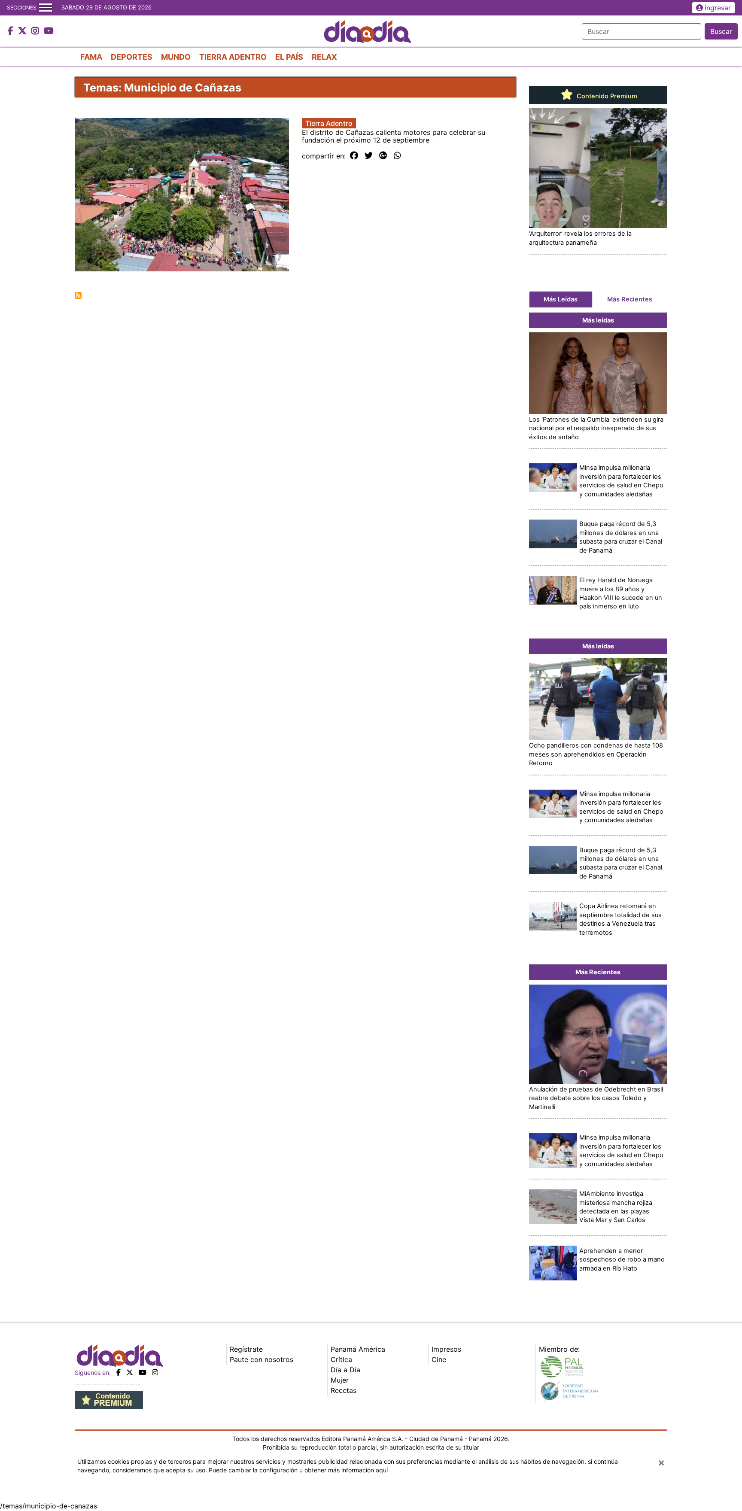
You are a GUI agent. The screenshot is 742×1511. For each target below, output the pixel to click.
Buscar (721, 31)
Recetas (343, 1390)
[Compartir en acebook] (354, 156)
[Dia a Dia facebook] (11, 31)
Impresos (446, 1349)
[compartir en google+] (383, 156)
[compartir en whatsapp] (397, 156)
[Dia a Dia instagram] (36, 31)
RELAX (324, 56)
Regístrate (246, 1349)
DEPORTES (131, 56)
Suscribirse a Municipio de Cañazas (78, 295)
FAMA (91, 56)
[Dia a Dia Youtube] (49, 31)
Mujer (340, 1380)
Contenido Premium (606, 96)
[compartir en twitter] (368, 156)
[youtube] (142, 1372)
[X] (129, 1372)
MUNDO (176, 56)
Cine (439, 1359)
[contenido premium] (109, 1399)
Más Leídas (561, 299)
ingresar (718, 7)
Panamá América (358, 1349)
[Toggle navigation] (45, 7)
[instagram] (155, 1372)
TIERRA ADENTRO (233, 56)
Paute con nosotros (261, 1359)
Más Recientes (629, 299)
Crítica (341, 1359)
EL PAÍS (289, 56)
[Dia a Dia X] (23, 31)
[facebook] (118, 1372)
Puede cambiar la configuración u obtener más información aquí (298, 1470)
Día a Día (345, 1369)
